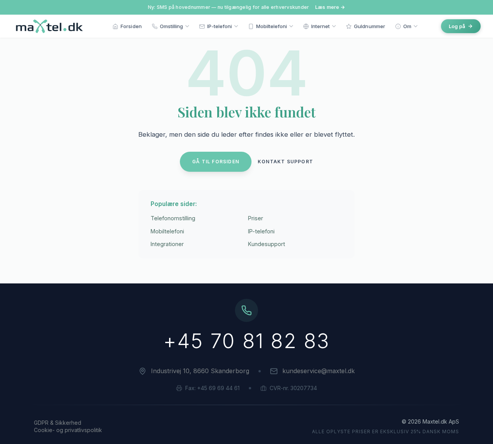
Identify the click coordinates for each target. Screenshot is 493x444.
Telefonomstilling (173, 218)
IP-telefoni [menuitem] (219, 26)
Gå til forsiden (215, 161)
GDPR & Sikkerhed (57, 422)
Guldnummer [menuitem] (369, 26)
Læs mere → (330, 7)
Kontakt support (285, 161)
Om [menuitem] (407, 26)
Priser (255, 218)
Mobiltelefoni (167, 231)
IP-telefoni (261, 231)
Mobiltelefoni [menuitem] (271, 26)
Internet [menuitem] (320, 26)
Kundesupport (266, 244)
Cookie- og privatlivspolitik (68, 430)
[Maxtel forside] (47, 26)
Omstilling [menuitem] (171, 26)
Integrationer (167, 244)
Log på (457, 26)
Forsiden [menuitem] (131, 26)
